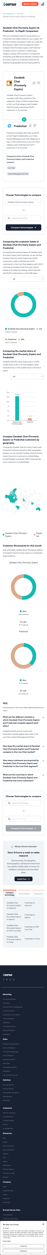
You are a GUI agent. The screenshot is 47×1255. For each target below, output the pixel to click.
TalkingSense (7, 1165)
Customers (7, 1108)
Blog (4, 1138)
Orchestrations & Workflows (11, 1015)
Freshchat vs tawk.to (30, 916)
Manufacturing (7, 1096)
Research (5, 1154)
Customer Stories (8, 1117)
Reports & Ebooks (8, 1150)
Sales (5, 1039)
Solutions (7, 1080)
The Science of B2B (8, 1173)
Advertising (6, 1022)
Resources (7, 1133)
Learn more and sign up (10, 1075)
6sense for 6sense (8, 1146)
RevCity (5, 1124)
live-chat (19, 13)
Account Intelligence (9, 1048)
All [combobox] (14, 279)
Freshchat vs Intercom (30, 904)
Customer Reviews (8, 1120)
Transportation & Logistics (11, 1092)
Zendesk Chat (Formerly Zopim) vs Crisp (14, 939)
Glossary (5, 1177)
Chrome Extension (8, 1055)
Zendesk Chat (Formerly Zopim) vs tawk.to (14, 917)
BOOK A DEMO (30, 4)
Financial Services (8, 1089)
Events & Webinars (8, 1169)
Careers (5, 1194)
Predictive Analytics (9, 1011)
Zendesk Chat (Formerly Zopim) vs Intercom (14, 905)
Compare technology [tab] (9, 893)
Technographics (8, 13)
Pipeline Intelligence (9, 1030)
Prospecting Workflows (10, 1067)
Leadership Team (8, 1191)
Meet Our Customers (9, 1113)
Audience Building (8, 1019)
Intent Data (6, 1003)
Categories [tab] (38, 893)
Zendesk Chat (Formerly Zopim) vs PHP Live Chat (14, 928)
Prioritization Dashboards (10, 1052)
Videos (5, 1161)
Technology (6, 1100)
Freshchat (20, 126)
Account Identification (9, 999)
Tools (4, 1157)
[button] (11, 168)
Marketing (7, 994)
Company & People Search (11, 1044)
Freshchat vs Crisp (32, 938)
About (5, 1187)
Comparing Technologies (10, 1219)
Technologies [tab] (24, 893)
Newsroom (6, 1198)
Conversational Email (9, 1026)
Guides (5, 1142)
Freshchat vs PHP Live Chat (32, 928)
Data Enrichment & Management (13, 1007)
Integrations (6, 1034)
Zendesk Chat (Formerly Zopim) (20, 83)
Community (6, 1202)
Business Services (8, 1085)
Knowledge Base (8, 1128)
